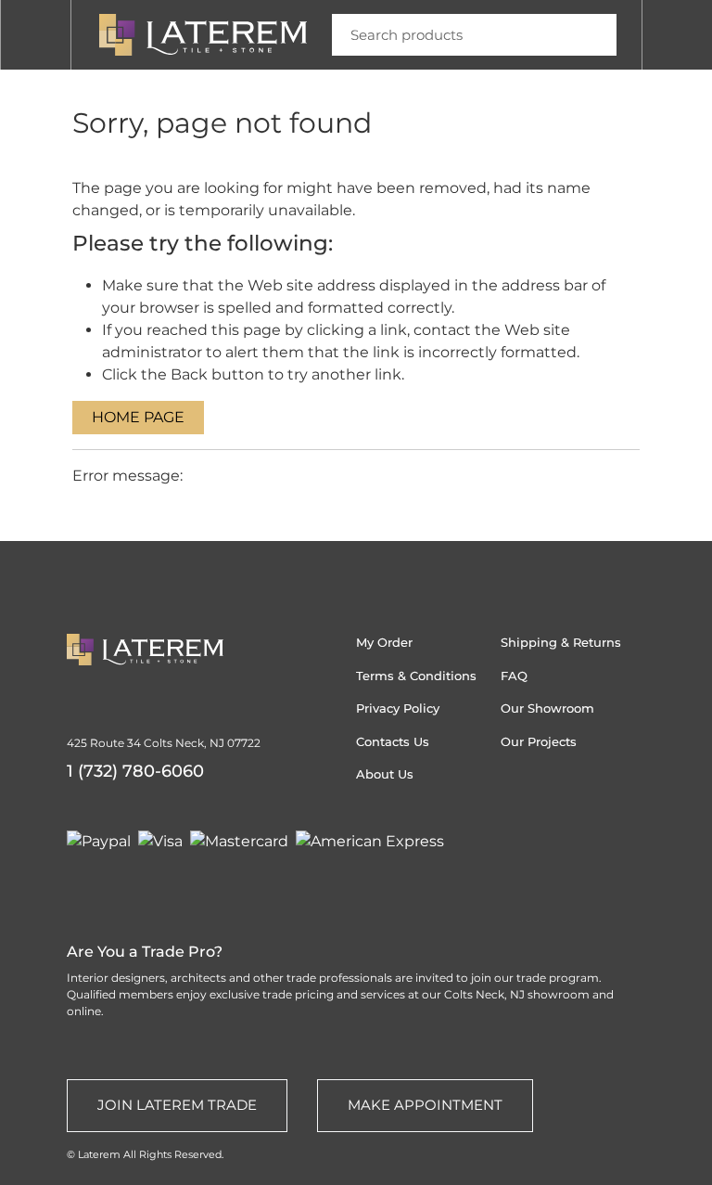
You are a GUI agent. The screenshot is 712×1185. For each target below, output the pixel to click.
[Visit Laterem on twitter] (112, 886)
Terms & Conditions (416, 675)
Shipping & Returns (561, 642)
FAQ (514, 675)
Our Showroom (547, 708)
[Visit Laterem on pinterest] (147, 886)
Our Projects (539, 741)
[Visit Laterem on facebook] (182, 886)
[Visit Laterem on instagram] (77, 886)
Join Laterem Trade (177, 1105)
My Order (384, 642)
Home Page (138, 417)
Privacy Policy (397, 708)
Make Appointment (425, 1105)
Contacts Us (392, 741)
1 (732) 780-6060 (135, 771)
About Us (384, 773)
